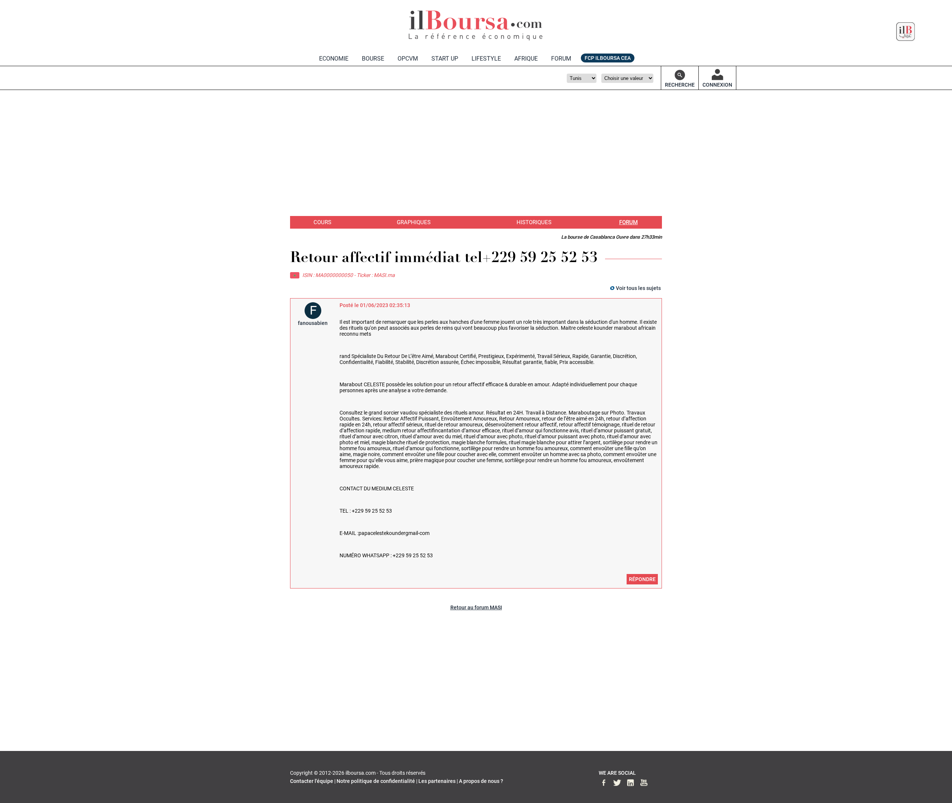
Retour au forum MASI (476, 607)
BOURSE (373, 58)
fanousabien (313, 323)
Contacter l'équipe (311, 781)
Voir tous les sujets (638, 288)
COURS (322, 222)
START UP (444, 58)
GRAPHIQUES (414, 222)
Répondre (642, 579)
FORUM (561, 58)
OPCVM (408, 58)
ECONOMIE (333, 58)
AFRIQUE (526, 58)
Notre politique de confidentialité (376, 781)
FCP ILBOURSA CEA (608, 58)
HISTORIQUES (534, 222)
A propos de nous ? (481, 781)
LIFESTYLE (486, 58)
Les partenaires (437, 781)
